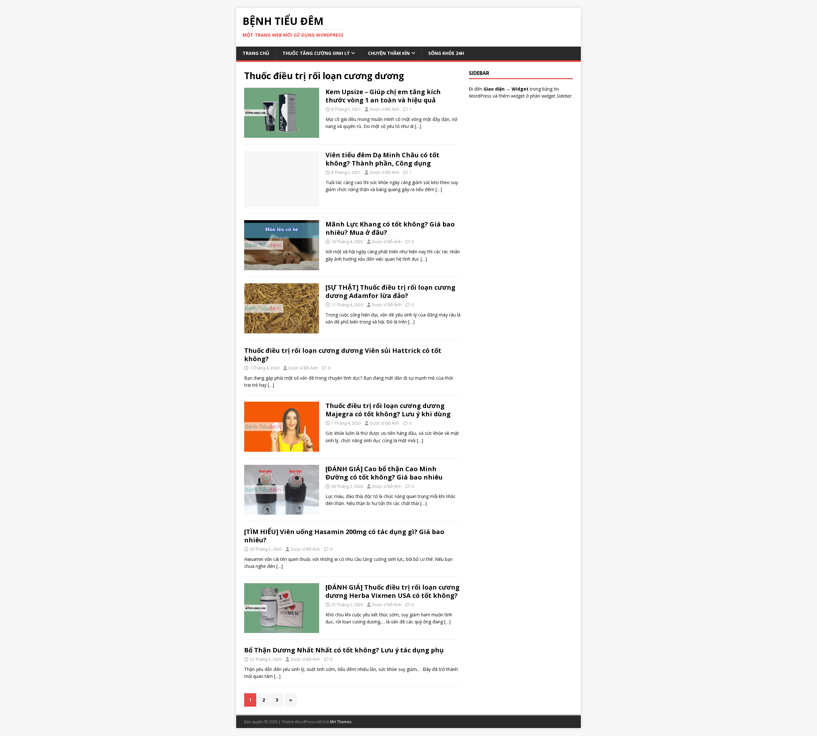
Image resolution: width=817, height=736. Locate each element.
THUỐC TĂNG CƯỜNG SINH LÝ (315, 53)
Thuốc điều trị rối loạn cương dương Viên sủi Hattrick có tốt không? (342, 354)
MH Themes (340, 722)
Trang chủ (256, 53)
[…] (418, 126)
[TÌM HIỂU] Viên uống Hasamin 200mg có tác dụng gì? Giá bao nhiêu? (344, 535)
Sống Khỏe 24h (446, 53)
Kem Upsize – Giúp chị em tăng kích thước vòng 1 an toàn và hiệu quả (383, 95)
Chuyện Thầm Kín (389, 53)
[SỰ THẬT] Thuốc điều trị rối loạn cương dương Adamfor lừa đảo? (390, 291)
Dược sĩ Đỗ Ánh (384, 109)
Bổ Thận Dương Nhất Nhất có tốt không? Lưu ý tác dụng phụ (344, 650)
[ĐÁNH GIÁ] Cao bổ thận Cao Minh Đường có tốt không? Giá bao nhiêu (384, 473)
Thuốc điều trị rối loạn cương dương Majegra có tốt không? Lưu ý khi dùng (388, 409)
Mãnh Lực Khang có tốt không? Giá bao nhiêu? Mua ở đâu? (390, 228)
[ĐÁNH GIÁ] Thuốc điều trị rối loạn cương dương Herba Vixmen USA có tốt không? (393, 591)
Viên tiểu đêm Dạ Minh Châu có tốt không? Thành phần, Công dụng (382, 159)
